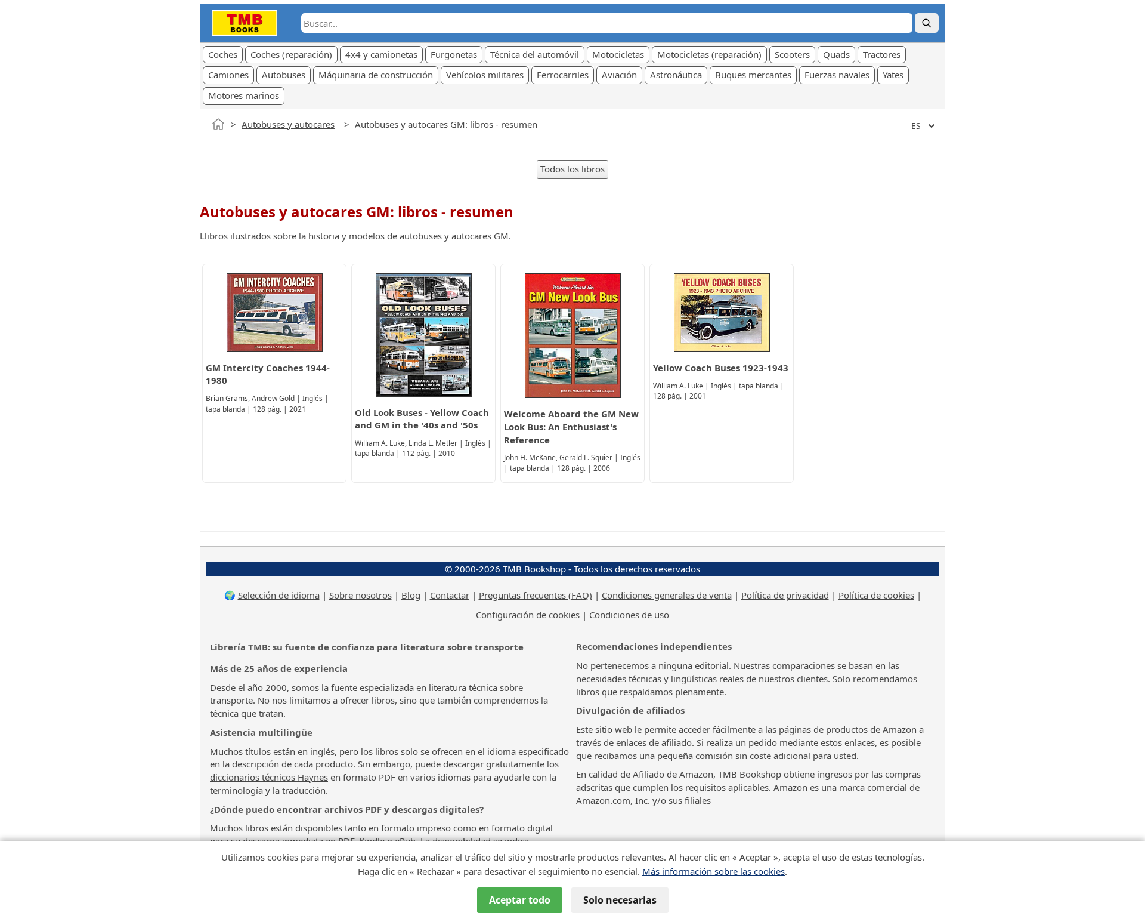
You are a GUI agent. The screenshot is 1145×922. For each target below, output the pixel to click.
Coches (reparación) (291, 54)
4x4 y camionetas (381, 54)
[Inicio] (218, 124)
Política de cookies (876, 595)
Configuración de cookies (528, 615)
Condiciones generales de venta (667, 595)
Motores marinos (243, 95)
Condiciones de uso (629, 615)
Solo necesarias (620, 899)
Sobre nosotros (360, 595)
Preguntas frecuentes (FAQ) (535, 595)
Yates (893, 75)
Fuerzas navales (836, 75)
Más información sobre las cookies (713, 871)
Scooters (792, 54)
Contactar (449, 595)
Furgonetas (454, 54)
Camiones (228, 75)
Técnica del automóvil (534, 54)
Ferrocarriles (563, 75)
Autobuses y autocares (288, 124)
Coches (222, 54)
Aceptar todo (519, 899)
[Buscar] (927, 23)
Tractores (881, 54)
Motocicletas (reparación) (709, 54)
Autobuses (283, 75)
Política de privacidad (785, 595)
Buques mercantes (753, 75)
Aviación (619, 75)
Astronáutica (676, 75)
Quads (836, 54)
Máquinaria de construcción (375, 75)
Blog (410, 595)
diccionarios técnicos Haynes (269, 777)
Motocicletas (618, 54)
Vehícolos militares (485, 75)
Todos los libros (572, 169)
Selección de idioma (279, 595)
